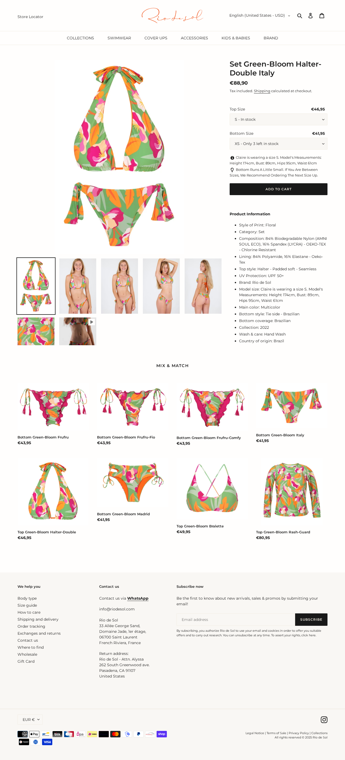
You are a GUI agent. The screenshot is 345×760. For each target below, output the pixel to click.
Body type (27, 598)
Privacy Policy (299, 733)
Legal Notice (255, 733)
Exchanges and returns (39, 633)
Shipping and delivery (38, 619)
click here (308, 635)
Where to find (31, 647)
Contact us (28, 640)
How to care (29, 612)
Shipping (262, 91)
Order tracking (31, 626)
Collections (319, 733)
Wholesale (27, 654)
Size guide (27, 605)
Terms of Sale (276, 733)
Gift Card (26, 661)
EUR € (29, 719)
